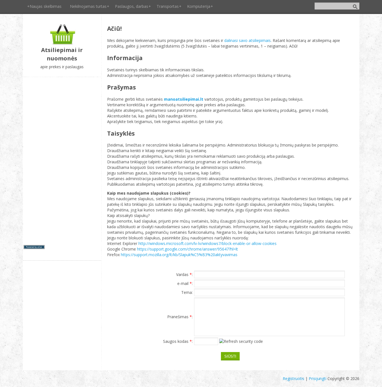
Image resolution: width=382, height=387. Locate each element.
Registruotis (293, 378)
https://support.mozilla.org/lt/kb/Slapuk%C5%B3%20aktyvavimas (179, 254)
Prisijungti (317, 378)
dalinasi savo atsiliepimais (247, 40)
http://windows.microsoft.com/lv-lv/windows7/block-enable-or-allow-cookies (207, 243)
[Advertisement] (62, 161)
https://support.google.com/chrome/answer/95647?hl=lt (187, 249)
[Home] (62, 43)
